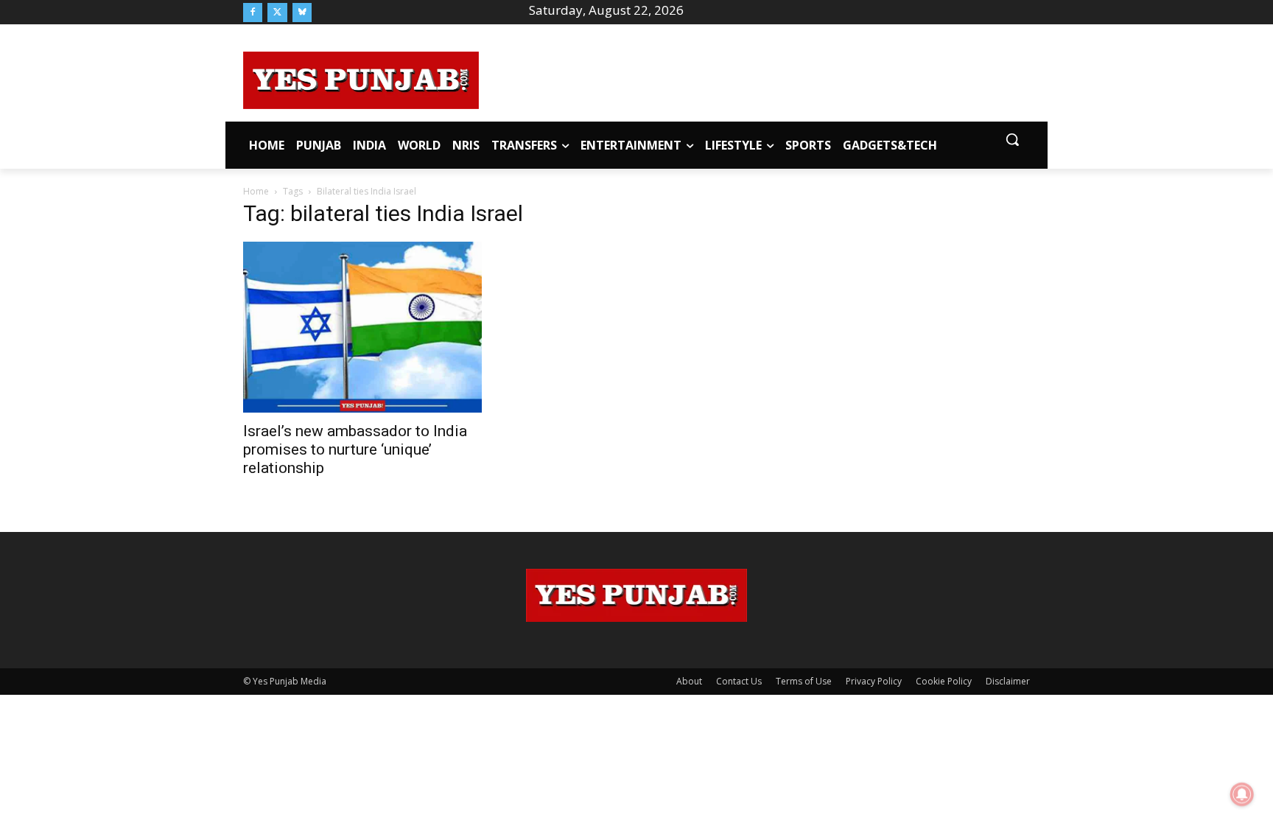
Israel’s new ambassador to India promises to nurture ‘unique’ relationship (355, 449)
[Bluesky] (302, 12)
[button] (1012, 139)
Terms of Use (804, 681)
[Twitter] (277, 12)
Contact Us (739, 681)
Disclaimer (1008, 681)
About (689, 681)
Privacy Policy (874, 681)
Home (256, 191)
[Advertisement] (754, 78)
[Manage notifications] (1242, 794)
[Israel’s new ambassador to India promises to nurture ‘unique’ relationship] (362, 327)
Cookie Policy (944, 681)
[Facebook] (252, 12)
